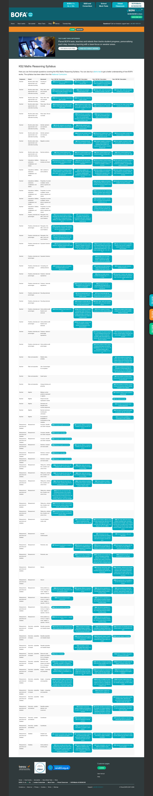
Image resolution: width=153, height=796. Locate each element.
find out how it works (89, 48)
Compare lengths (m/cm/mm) (60, 425)
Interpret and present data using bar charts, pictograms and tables (62, 734)
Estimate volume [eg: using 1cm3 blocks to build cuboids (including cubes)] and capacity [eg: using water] (102, 570)
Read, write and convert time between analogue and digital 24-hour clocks (82, 474)
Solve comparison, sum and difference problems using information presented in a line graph (102, 746)
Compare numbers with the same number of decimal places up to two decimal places (83, 303)
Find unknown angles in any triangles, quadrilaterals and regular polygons (123, 671)
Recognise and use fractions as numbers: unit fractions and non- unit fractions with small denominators (62, 237)
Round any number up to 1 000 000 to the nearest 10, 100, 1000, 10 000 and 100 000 (102, 134)
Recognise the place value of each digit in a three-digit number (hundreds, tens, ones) (62, 106)
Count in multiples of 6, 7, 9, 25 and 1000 (83, 82)
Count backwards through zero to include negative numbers (83, 142)
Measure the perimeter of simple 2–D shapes (62, 545)
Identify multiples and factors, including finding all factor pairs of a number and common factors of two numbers (102, 183)
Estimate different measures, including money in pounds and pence (83, 446)
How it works (21, 24)
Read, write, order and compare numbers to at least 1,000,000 (102, 90)
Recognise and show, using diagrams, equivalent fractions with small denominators (62, 245)
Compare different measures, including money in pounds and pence (83, 426)
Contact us (22, 787)
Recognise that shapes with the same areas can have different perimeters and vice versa (123, 546)
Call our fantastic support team (122, 24)
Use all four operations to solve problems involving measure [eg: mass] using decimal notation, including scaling (102, 610)
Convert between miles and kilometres (123, 534)
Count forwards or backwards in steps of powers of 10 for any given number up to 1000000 (102, 83)
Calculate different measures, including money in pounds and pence (83, 589)
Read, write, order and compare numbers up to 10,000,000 (123, 90)
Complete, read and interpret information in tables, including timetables (102, 735)
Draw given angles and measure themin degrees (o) (102, 691)
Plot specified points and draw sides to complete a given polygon (82, 727)
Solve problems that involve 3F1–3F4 (62, 310)
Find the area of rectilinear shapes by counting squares (83, 555)
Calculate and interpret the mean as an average (123, 745)
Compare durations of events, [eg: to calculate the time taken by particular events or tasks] (62, 513)
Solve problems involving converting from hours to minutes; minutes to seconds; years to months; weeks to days (83, 483)
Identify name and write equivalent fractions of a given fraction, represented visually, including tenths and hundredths (102, 259)
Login (101, 768)
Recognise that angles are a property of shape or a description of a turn (62, 671)
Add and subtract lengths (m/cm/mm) (62, 598)
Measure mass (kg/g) (58, 453)
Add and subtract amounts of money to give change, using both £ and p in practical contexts (62, 589)
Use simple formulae (119, 399)
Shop (50, 24)
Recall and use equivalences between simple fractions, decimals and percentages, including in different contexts (123, 334)
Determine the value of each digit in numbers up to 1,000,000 (102, 105)
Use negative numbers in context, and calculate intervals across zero (123, 142)
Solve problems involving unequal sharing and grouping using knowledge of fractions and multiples (123, 386)
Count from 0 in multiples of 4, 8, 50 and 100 (62, 82)
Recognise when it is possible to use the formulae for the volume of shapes (123, 581)
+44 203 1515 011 (98, 787)
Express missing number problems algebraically (123, 393)
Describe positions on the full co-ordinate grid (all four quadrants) (123, 718)
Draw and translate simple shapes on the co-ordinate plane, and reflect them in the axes (123, 708)
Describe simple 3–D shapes (121, 636)
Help (98, 776)
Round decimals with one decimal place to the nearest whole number (83, 295)
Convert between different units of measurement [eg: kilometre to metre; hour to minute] (82, 521)
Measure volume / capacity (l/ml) (61, 459)
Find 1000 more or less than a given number (83, 98)
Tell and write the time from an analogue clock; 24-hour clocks (62, 473)
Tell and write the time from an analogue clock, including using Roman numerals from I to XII (62, 482)
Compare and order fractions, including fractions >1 (123, 266)
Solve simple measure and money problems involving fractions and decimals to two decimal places (83, 324)
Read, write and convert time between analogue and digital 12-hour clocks (82, 466)
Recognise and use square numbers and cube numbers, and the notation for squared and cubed (102, 208)
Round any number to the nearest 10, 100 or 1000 (83, 134)
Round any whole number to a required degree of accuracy (123, 134)
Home (12, 24)
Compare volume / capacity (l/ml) (61, 439)
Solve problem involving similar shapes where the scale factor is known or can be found (123, 378)
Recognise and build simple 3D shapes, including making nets (123, 662)
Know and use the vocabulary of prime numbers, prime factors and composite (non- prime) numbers (102, 192)
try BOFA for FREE (67, 48)
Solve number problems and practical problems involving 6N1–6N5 (123, 153)
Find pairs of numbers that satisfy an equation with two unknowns (123, 411)
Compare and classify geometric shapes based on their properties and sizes (123, 628)
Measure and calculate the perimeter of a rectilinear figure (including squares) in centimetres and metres (83, 547)
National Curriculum (59, 74)
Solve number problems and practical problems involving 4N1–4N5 (83, 154)
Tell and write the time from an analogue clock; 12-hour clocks (62, 465)
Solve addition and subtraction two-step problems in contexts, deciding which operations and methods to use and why (83, 173)
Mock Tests (41, 24)
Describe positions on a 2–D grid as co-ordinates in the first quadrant (83, 719)
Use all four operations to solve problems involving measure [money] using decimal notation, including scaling (102, 590)
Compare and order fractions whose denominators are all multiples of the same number (102, 267)
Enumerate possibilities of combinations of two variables (123, 417)
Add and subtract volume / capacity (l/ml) (62, 617)
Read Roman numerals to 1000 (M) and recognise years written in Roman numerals (102, 115)
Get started (31, 24)
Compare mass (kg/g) (59, 433)
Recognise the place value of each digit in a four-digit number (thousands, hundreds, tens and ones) (83, 107)
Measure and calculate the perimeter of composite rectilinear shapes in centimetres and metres (102, 546)
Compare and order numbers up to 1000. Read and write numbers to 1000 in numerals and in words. (62, 91)
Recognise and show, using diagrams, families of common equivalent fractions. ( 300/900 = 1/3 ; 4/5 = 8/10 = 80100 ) (83, 246)
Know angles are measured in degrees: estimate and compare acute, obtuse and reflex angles (102, 671)
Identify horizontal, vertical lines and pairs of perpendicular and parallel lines (62, 627)
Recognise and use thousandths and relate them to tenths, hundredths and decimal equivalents (102, 286)
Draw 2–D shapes (58, 654)
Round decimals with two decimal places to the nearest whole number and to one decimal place (102, 295)
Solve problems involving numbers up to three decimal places (102, 310)
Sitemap (56, 787)
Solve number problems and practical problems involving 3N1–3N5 (62, 153)
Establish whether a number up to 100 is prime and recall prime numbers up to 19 (102, 200)
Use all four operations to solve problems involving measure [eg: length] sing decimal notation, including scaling (102, 600)
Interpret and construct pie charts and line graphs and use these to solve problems (123, 735)
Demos (57, 24)
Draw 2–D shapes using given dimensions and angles (123, 654)
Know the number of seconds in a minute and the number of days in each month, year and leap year (62, 505)
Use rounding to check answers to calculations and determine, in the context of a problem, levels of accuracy (102, 163)
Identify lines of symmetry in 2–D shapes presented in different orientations (83, 637)
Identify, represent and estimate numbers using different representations (62, 126)
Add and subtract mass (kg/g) (61, 607)
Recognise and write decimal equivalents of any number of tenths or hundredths (83, 285)
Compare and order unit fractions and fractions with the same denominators (62, 267)
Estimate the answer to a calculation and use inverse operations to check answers (62, 162)
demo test (97, 71)
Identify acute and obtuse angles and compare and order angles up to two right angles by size (83, 672)
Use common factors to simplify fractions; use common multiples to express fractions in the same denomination (123, 246)
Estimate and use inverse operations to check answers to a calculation (83, 162)
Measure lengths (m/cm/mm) (60, 445)
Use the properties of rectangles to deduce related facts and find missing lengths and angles (102, 628)
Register (80, 29)
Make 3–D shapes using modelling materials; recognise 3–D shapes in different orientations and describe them (62, 663)
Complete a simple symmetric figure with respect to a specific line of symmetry (83, 647)
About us (29, 787)
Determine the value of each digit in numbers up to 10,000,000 (123, 105)
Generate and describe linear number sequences (123, 404)
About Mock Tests (47, 780)
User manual (101, 773)
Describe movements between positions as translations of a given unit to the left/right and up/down (83, 709)
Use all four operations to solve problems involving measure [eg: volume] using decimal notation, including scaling (102, 619)
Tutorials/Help (67, 24)
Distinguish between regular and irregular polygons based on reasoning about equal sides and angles (102, 638)
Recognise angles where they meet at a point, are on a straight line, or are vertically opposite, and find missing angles (123, 682)
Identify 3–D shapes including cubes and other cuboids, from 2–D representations (102, 663)
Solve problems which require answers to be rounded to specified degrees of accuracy (123, 311)
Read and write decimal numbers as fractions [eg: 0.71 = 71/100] (102, 275)
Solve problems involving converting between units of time (102, 481)
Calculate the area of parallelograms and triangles (123, 555)
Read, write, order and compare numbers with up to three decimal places (102, 303)
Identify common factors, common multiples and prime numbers (123, 182)
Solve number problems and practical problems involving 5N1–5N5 (102, 154)
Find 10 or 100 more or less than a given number (62, 98)
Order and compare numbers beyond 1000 (83, 90)
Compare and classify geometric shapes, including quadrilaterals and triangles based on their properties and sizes (83, 629)
